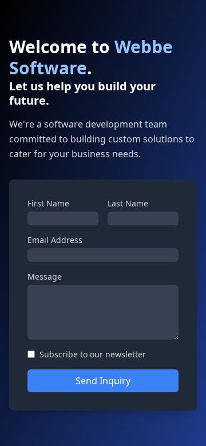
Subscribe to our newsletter (92, 354)
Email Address (54, 239)
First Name (48, 203)
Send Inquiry (103, 381)
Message (44, 276)
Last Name (128, 203)
